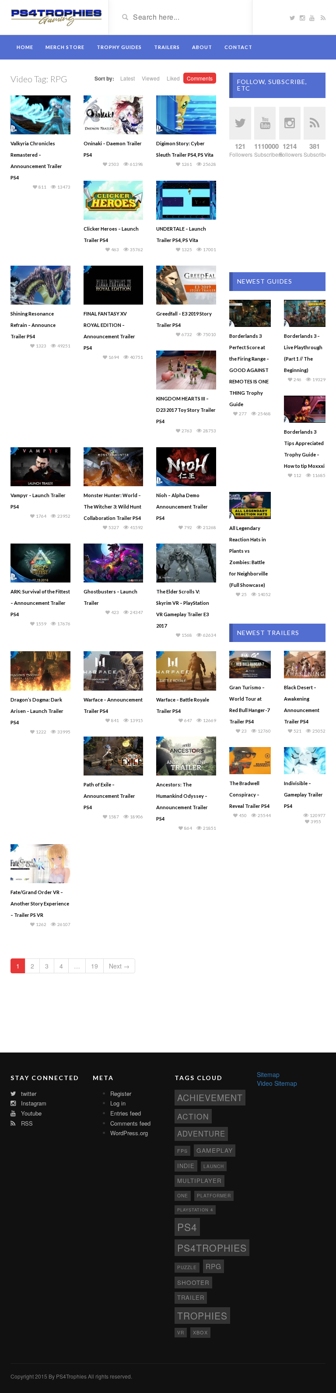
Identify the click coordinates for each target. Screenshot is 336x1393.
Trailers (167, 47)
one (182, 1195)
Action (193, 1116)
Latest (127, 78)
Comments (200, 78)
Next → (119, 965)
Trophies (202, 1315)
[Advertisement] (277, 215)
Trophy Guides (119, 47)
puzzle (187, 1267)
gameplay (214, 1150)
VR (180, 1332)
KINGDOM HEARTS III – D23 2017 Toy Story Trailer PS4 (186, 410)
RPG (213, 1266)
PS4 (187, 1227)
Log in (118, 1103)
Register (120, 1093)
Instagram (32, 1103)
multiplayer (199, 1180)
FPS (182, 1150)
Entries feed (125, 1113)
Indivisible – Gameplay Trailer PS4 (303, 794)
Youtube (30, 1113)
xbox (200, 1332)
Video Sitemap (277, 1083)
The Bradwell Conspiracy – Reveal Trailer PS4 (249, 794)
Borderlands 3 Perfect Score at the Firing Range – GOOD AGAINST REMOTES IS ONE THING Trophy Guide (249, 370)
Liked (173, 78)
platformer (214, 1195)
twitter (27, 1093)
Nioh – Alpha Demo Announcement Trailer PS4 (182, 506)
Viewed (151, 78)
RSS (26, 1123)
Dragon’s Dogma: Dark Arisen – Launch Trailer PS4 (36, 711)
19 (94, 965)
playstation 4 (195, 1210)
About (202, 47)
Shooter (193, 1282)
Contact (238, 47)
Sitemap (268, 1074)
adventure (201, 1133)
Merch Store (65, 47)
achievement (210, 1097)
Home (25, 47)
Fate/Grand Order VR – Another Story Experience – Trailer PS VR (39, 903)
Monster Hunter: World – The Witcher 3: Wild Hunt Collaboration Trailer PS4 (112, 506)
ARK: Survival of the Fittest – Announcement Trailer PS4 (40, 603)
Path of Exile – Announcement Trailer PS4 (109, 796)
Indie (186, 1165)
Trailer (190, 1297)
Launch (213, 1166)
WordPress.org (129, 1133)
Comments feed (130, 1123)
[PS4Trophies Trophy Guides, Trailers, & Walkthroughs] (56, 16)
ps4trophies (212, 1247)
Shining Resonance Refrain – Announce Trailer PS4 (33, 325)
